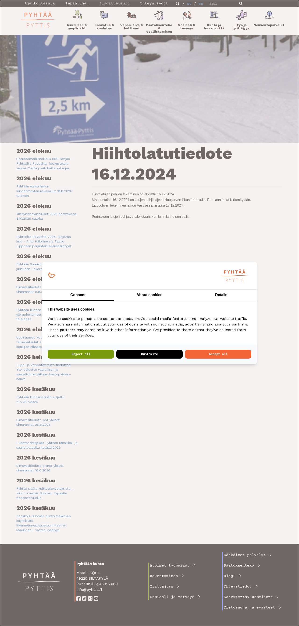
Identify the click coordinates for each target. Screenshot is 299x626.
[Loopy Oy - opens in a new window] (52, 275)
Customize (149, 354)
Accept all (218, 354)
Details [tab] (221, 295)
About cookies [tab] (149, 295)
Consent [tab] (77, 295)
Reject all (80, 354)
